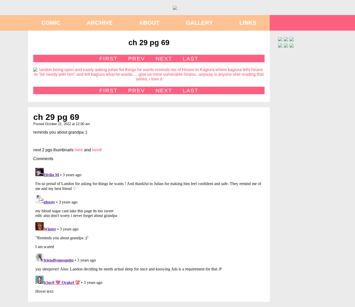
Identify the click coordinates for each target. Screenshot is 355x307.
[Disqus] (149, 231)
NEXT (164, 59)
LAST (191, 59)
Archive (100, 22)
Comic (50, 22)
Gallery (199, 22)
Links (248, 22)
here (79, 150)
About (149, 22)
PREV (136, 59)
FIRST (108, 59)
